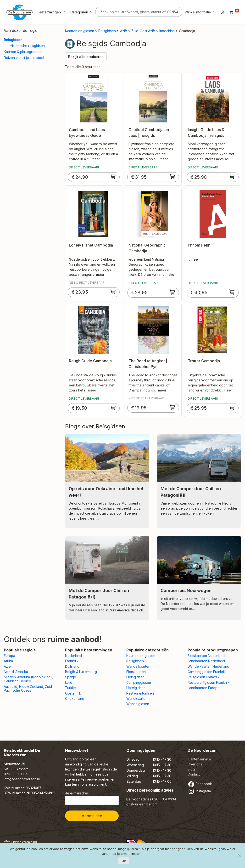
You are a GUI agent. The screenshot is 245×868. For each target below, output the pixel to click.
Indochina (167, 31)
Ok (124, 861)
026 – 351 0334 (16, 774)
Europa (9, 656)
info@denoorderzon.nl (22, 779)
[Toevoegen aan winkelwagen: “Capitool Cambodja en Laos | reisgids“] (172, 176)
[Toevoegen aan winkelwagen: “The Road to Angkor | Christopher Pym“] (172, 407)
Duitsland (72, 666)
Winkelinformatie (198, 12)
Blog (191, 769)
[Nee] (239, 855)
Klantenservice (199, 759)
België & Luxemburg (81, 672)
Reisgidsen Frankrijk (203, 677)
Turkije (70, 688)
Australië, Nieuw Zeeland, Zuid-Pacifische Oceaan (28, 688)
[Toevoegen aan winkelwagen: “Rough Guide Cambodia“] (113, 407)
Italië (68, 682)
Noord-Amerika (16, 672)
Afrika (8, 661)
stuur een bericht (144, 804)
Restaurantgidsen (140, 693)
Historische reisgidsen (27, 46)
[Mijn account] (222, 12)
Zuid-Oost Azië (143, 31)
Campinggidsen (138, 682)
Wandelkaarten (138, 666)
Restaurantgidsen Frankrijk (208, 682)
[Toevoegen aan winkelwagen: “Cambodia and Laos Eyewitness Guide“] (113, 176)
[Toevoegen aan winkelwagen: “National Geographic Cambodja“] (172, 292)
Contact (194, 774)
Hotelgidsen (135, 688)
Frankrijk (71, 661)
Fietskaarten (136, 672)
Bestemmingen (49, 12)
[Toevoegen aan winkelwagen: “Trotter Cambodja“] (232, 407)
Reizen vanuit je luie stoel (24, 58)
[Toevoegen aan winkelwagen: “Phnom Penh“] (232, 292)
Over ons (195, 764)
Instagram (203, 791)
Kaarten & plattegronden (23, 52)
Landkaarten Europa (203, 688)
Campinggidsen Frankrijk (207, 672)
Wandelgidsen (137, 704)
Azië (123, 31)
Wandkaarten (136, 698)
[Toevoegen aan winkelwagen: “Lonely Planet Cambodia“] (113, 291)
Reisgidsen (13, 40)
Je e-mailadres (77, 793)
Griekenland (74, 698)
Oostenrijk (73, 693)
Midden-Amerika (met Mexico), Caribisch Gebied (28, 679)
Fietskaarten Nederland (206, 656)
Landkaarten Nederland (206, 661)
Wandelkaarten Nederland (208, 666)
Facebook (203, 784)
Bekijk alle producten (86, 57)
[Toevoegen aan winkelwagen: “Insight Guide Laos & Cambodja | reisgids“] (232, 176)
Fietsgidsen (135, 677)
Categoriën (79, 12)
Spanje (70, 677)
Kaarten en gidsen (79, 31)
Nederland (73, 656)
